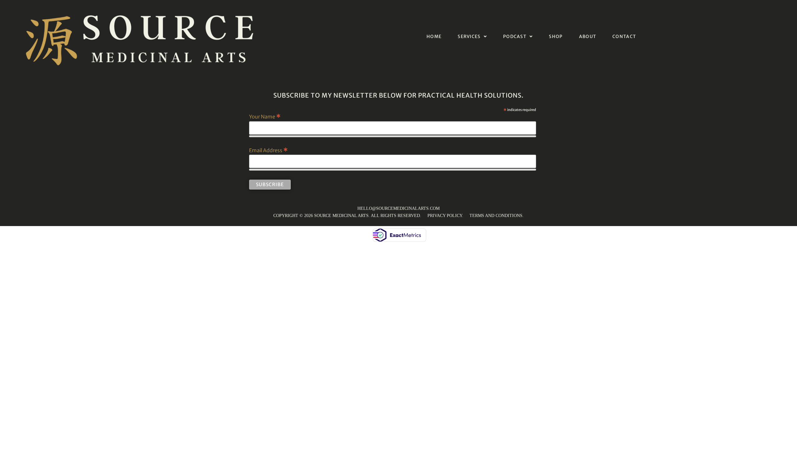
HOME (434, 36)
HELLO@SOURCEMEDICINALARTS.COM (398, 208)
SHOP (556, 36)
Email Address (268, 150)
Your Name (265, 116)
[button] (472, 36)
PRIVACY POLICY (444, 215)
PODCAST (514, 36)
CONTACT (624, 36)
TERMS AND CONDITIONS (495, 215)
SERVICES (469, 36)
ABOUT (588, 36)
